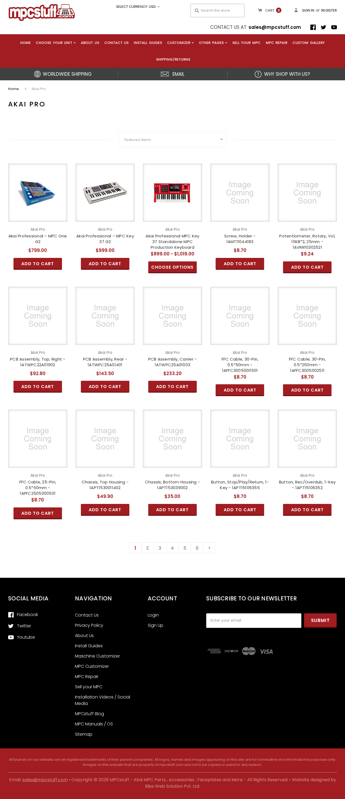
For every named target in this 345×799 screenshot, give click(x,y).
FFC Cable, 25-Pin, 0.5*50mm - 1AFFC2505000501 (37, 487)
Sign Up (155, 625)
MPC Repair (277, 42)
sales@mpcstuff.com (275, 27)
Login (153, 615)
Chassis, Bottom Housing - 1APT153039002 (172, 484)
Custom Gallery (308, 42)
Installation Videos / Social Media (102, 700)
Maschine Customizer (97, 656)
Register (329, 10)
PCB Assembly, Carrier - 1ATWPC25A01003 (172, 362)
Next (209, 547)
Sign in (308, 10)
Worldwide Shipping (67, 74)
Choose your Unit (54, 42)
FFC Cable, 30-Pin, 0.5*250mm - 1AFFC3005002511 (307, 364)
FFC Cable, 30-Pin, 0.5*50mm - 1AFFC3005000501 (240, 364)
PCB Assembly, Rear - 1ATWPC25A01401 (105, 362)
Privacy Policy (89, 625)
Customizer (178, 42)
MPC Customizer (92, 666)
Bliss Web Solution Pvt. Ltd (172, 786)
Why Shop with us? (287, 74)
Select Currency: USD (136, 6)
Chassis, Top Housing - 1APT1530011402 (105, 484)
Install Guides (148, 42)
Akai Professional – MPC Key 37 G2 (105, 238)
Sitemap (83, 734)
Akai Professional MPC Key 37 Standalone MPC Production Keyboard (172, 241)
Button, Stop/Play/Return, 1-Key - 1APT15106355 (240, 484)
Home (25, 42)
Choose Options (172, 202)
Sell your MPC (246, 42)
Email (178, 74)
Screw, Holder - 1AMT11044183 (240, 238)
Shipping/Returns (173, 59)
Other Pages (211, 42)
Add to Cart (38, 202)
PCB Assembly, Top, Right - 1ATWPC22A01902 (37, 362)
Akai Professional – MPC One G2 (37, 238)
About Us (90, 42)
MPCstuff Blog (89, 714)
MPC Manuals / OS (94, 724)
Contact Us (116, 42)
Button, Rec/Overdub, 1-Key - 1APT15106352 (307, 484)
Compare (36, 192)
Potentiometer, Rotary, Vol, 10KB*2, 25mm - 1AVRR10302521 (307, 241)
